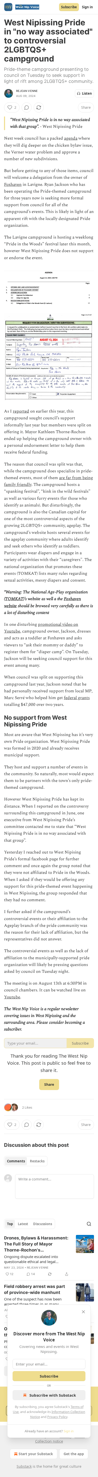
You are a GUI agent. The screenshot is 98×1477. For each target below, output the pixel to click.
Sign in (87, 7)
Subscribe (69, 7)
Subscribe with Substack (52, 1395)
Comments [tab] (16, 1161)
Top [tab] (10, 1224)
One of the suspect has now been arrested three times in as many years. (33, 1301)
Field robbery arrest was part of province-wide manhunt (34, 1289)
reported (21, 411)
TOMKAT (14, 599)
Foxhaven (13, 184)
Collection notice (49, 1441)
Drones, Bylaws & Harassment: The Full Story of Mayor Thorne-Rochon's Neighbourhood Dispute (36, 1244)
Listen (87, 93)
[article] (49, 1256)
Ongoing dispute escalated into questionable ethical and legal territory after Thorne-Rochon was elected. (33, 1259)
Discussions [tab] (42, 1224)
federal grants (77, 698)
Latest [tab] (23, 1224)
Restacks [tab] (37, 1161)
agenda (70, 138)
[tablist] (25, 1161)
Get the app (74, 1453)
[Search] (89, 1224)
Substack (24, 1466)
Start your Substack (36, 1453)
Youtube (12, 997)
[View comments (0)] (27, 107)
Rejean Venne (27, 91)
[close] (83, 1312)
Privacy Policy (57, 1416)
